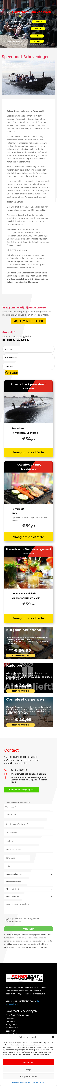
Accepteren (28, 1062)
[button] (53, 1037)
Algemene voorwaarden (21, 1082)
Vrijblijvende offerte (29, 321)
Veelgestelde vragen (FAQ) (21, 790)
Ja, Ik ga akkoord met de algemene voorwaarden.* (23, 920)
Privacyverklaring (37, 1082)
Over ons (10, 1018)
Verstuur (11, 372)
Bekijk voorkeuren (28, 1076)
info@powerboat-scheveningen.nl (28, 774)
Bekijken (39, 22)
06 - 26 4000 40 (18, 770)
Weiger (28, 1069)
